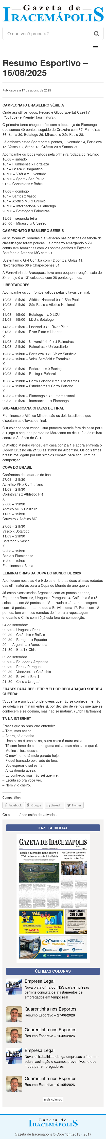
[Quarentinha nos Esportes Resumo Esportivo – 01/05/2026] (53, 1090)
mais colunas (53, 1099)
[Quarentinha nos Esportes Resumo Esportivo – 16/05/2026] (53, 1041)
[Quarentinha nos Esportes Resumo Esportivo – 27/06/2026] (53, 1020)
